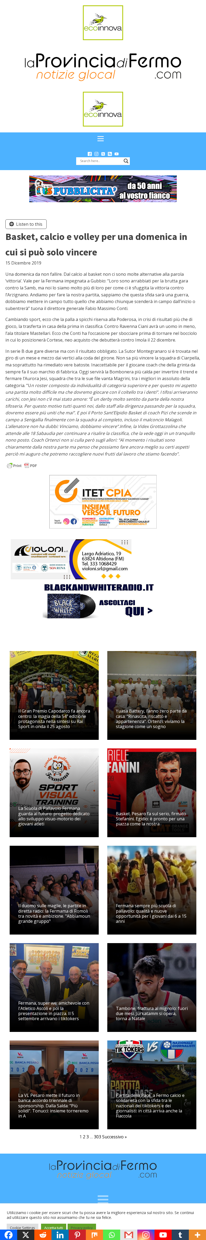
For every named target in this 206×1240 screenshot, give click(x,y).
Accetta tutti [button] (53, 1227)
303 (97, 1137)
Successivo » (114, 1137)
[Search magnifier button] (126, 161)
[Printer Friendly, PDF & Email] (22, 465)
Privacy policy (82, 1227)
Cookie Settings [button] (22, 1227)
